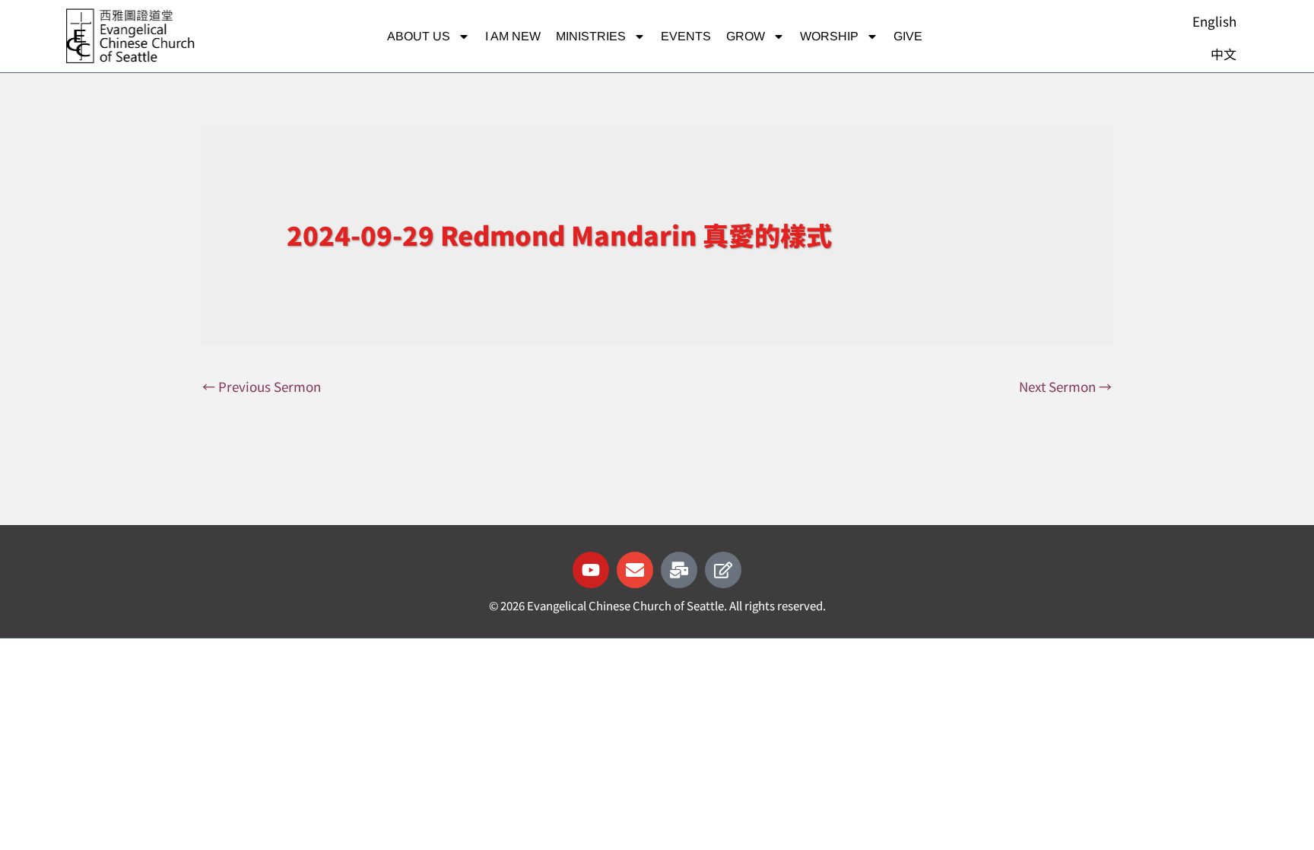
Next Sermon (1065, 386)
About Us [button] (418, 36)
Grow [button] (745, 36)
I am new (513, 36)
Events (686, 36)
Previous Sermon (261, 386)
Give (907, 36)
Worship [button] (829, 36)
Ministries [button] (591, 36)
